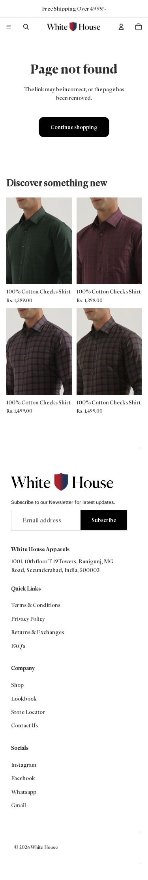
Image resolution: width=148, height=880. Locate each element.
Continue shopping (74, 127)
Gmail (18, 805)
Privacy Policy (28, 618)
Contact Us (24, 725)
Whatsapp (23, 791)
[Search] (26, 26)
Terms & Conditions (35, 605)
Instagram (23, 764)
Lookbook (24, 698)
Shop (17, 684)
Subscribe (104, 520)
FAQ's (18, 645)
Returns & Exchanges (37, 632)
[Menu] (8, 27)
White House (44, 847)
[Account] (121, 26)
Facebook (23, 778)
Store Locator (28, 712)
